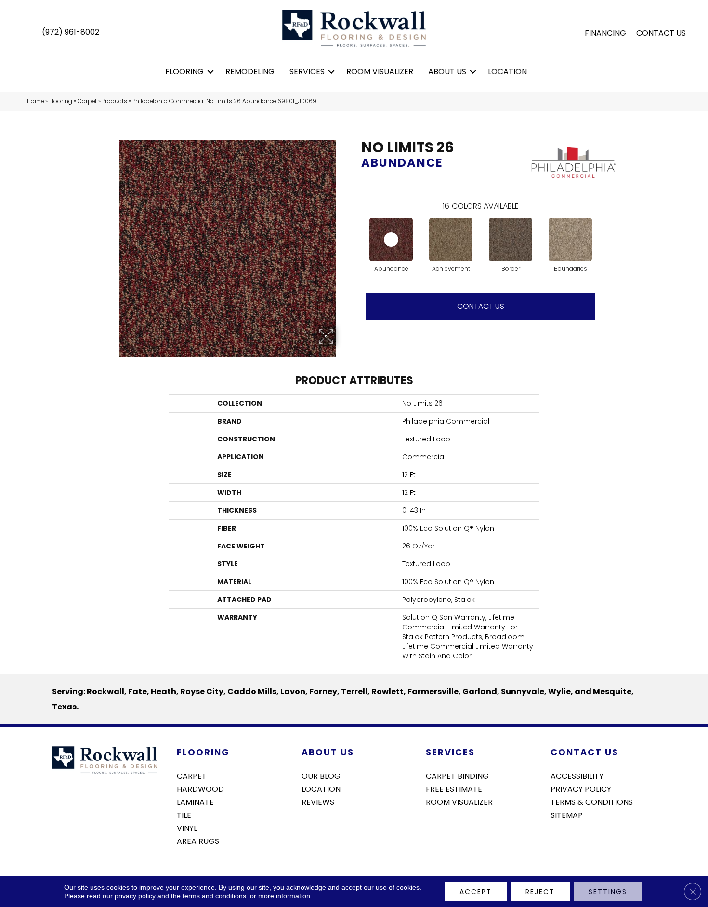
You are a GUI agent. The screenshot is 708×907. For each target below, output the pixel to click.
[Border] (510, 239)
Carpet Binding (457, 775)
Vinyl (187, 827)
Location (507, 71)
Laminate (195, 801)
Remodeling (250, 71)
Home (35, 101)
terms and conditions (214, 896)
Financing (605, 33)
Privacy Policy (581, 788)
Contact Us (661, 33)
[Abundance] (391, 239)
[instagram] (574, 840)
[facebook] (557, 840)
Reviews (318, 801)
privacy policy (135, 896)
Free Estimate (454, 788)
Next (604, 230)
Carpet (87, 101)
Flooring (184, 71)
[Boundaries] (570, 239)
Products (114, 101)
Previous (356, 230)
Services (307, 71)
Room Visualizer (379, 71)
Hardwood (200, 788)
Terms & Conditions (592, 801)
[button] (211, 71)
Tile (184, 814)
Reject (540, 891)
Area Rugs (198, 840)
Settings (608, 891)
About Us (447, 71)
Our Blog (321, 775)
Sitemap (567, 814)
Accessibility (577, 775)
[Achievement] (451, 239)
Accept (475, 891)
